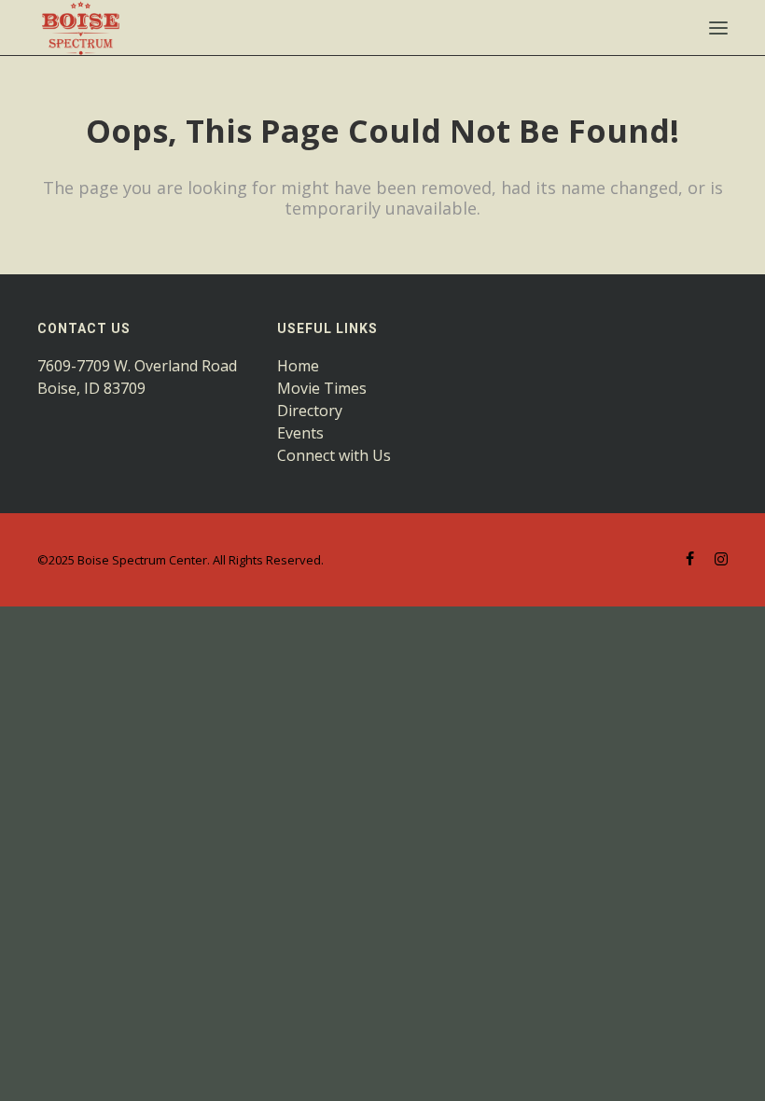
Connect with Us (334, 455)
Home (298, 365)
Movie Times (322, 388)
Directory (309, 410)
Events (300, 433)
